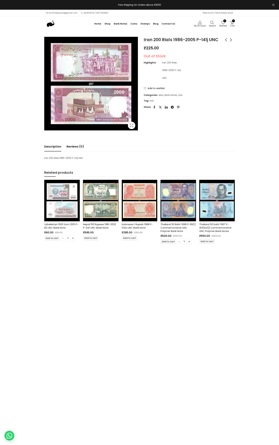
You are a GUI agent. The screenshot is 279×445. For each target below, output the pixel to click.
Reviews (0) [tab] (75, 146)
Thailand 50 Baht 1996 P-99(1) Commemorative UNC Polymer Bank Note (178, 228)
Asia (161, 95)
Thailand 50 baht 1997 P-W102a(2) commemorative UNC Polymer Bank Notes (215, 228)
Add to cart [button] (52, 238)
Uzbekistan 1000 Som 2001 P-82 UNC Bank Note (61, 226)
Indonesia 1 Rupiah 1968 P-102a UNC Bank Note (137, 226)
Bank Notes (171, 95)
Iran (180, 95)
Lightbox (131, 125)
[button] (9, 435)
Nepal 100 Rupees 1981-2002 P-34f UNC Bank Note (99, 226)
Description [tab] (52, 146)
